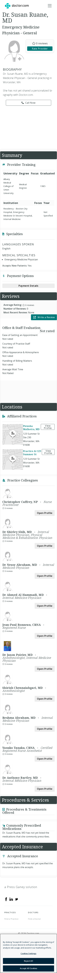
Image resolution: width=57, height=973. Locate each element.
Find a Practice (11, 919)
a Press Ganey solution (20, 887)
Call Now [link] (30, 102)
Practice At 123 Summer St (32, 453)
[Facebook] (6, 899)
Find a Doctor (34, 919)
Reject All (28, 961)
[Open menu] (50, 6)
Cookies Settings (28, 953)
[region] (28, 953)
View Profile (48, 427)
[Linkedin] (11, 899)
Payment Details (28, 285)
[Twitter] (16, 899)
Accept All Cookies (28, 968)
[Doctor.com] (16, 6)
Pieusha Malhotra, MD (31, 427)
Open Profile (44, 513)
